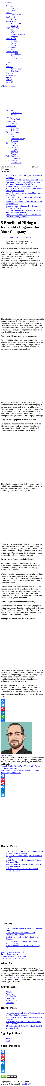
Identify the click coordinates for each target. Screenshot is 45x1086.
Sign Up (9, 80)
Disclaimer (15, 71)
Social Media (11, 39)
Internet (22, 248)
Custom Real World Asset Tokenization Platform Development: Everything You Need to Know (24, 181)
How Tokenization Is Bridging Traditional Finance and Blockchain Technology (25, 852)
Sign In (8, 77)
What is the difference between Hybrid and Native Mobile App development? (20, 771)
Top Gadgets (10, 17)
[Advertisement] (22, 97)
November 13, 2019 (17, 237)
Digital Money (16, 54)
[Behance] (22, 787)
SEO (12, 30)
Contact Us (10, 82)
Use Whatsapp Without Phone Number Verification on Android (20, 934)
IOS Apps (14, 26)
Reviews (14, 19)
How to (9, 13)
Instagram (14, 47)
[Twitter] (22, 705)
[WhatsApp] (22, 716)
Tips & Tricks (16, 15)
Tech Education (16, 8)
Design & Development (10, 248)
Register (9, 1038)
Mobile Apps (11, 21)
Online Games (16, 58)
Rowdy (31, 237)
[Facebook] (22, 701)
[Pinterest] (22, 709)
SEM (13, 32)
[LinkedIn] (22, 713)
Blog (7, 64)
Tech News (10, 6)
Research (14, 10)
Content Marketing (18, 34)
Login (8, 1041)
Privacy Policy (16, 69)
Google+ (14, 45)
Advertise (9, 73)
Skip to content (6, 2)
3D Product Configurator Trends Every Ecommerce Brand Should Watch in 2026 (21, 185)
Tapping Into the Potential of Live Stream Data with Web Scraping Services (23, 216)
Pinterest (14, 50)
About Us (9, 67)
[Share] (22, 720)
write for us (14, 977)
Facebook (14, 41)
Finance (14, 56)
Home (8, 62)
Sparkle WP (26, 1084)
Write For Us (11, 75)
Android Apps (16, 23)
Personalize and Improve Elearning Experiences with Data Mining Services (24, 211)
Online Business (12, 52)
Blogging (14, 36)
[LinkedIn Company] (22, 791)
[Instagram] (22, 779)
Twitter (13, 43)
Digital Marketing (12, 28)
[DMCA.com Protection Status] (9, 1078)
